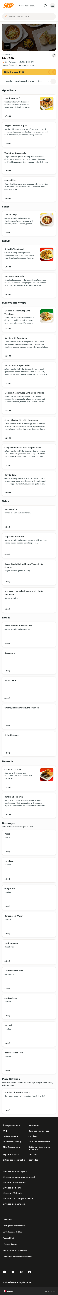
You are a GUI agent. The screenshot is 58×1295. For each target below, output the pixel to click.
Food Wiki (33, 1154)
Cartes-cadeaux (10, 1136)
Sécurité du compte (11, 1244)
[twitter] (5, 1274)
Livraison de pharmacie (14, 1203)
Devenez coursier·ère (38, 1130)
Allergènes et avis (27, 65)
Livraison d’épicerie (12, 1193)
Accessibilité (8, 1238)
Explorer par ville (11, 1154)
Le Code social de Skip (12, 1232)
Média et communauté (39, 1141)
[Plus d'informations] (54, 55)
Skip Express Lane (11, 1147)
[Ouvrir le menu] (52, 5)
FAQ (5, 1130)
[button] (8, 81)
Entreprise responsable (14, 1159)
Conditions (7, 1219)
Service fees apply (10, 65)
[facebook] (13, 1274)
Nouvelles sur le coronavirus (15, 1250)
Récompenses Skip (12, 1141)
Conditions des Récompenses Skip (17, 1256)
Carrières (32, 1136)
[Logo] (9, 5)
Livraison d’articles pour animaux (19, 1198)
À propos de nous (11, 1125)
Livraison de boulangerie (15, 1171)
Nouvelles (33, 1159)
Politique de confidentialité (15, 1225)
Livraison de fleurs (12, 1187)
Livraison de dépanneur (14, 1182)
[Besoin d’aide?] (45, 6)
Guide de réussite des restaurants (39, 1148)
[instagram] (22, 1274)
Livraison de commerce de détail (19, 1177)
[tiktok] (30, 1274)
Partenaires (33, 1125)
